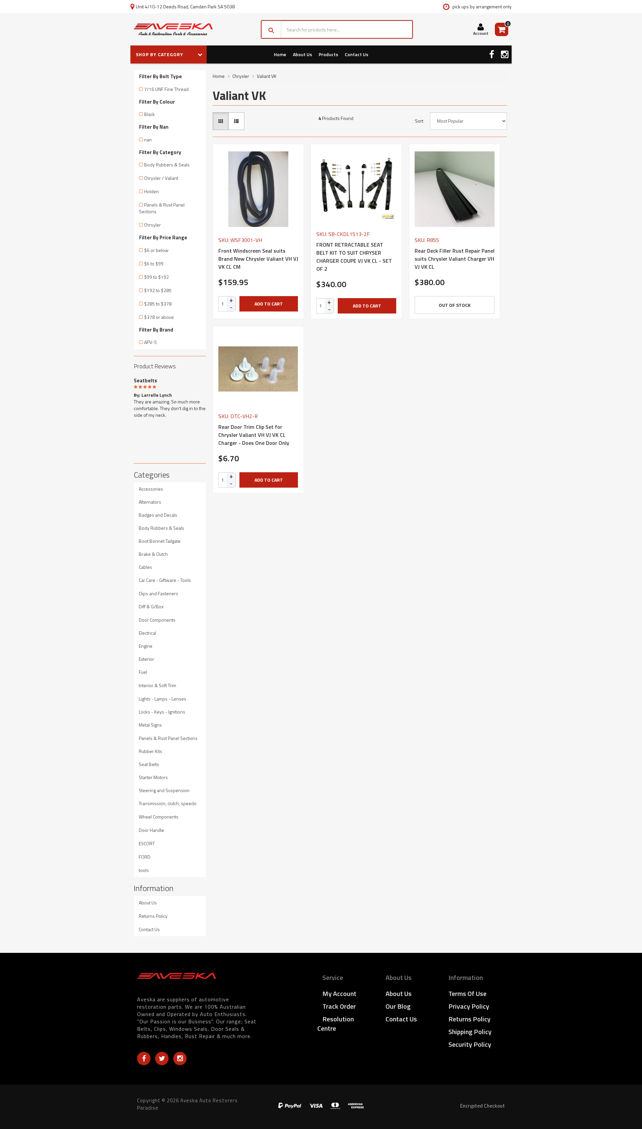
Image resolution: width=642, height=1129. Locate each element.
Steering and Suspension (164, 790)
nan (148, 139)
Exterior (146, 658)
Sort (419, 121)
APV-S (150, 342)
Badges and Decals (158, 514)
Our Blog (398, 1006)
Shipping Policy (470, 1031)
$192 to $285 (158, 290)
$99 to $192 (156, 276)
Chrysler (240, 76)
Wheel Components (159, 816)
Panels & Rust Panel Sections (162, 208)
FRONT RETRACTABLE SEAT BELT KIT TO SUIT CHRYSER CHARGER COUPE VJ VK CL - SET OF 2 (354, 257)
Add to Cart (268, 303)
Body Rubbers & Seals (167, 164)
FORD (144, 856)
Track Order (339, 1006)
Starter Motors (153, 777)
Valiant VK (267, 76)
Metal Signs (150, 724)
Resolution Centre (335, 1023)
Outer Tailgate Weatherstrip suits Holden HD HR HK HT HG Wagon (56, 1102)
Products (328, 54)
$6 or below (156, 250)
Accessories (151, 488)
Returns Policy (153, 915)
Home (280, 54)
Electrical (147, 632)
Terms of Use (467, 993)
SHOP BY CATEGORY (160, 54)
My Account (339, 993)
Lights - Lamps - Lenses (162, 698)
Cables (145, 567)
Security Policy (469, 1044)
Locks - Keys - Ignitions (162, 711)
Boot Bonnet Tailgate (160, 540)
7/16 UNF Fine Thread (166, 89)
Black (149, 114)
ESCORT (147, 843)
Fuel (143, 671)
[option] (170, 397)
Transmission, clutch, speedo (168, 803)
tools (144, 870)
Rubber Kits (150, 751)
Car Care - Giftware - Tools (165, 580)
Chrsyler (152, 224)
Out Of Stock (454, 304)
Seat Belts (149, 764)
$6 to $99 (154, 263)
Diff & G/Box (151, 606)
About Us (302, 54)
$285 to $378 (158, 303)
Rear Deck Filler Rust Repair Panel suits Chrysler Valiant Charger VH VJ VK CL (455, 259)
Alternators (150, 501)
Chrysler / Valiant (161, 177)
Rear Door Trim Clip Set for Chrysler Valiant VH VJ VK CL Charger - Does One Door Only (253, 435)
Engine (145, 645)
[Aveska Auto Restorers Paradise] (173, 29)
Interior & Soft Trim (157, 685)
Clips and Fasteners (158, 593)
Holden (151, 191)
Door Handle (151, 830)
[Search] (271, 29)
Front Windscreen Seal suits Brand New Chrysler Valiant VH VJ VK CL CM (258, 259)
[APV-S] (388, 216)
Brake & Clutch (153, 553)
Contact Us (356, 54)
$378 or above (159, 317)
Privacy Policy (468, 1006)
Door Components (157, 619)
